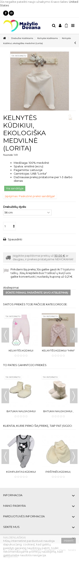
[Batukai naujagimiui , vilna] (58, 391)
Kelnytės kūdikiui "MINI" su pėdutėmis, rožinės (58, 352)
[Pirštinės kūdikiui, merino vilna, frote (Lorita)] (58, 451)
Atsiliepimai (11, 287)
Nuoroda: (8, 154)
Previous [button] (5, 335)
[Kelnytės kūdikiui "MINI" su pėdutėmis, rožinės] (58, 330)
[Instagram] (11, 13)
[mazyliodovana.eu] (25, 26)
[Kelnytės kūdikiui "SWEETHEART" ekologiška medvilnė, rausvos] (20, 330)
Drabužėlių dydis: (15, 206)
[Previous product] (75, 42)
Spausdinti (14, 239)
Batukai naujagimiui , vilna (58, 413)
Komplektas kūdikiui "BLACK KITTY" (21, 473)
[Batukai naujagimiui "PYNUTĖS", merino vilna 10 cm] (20, 391)
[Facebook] (5, 13)
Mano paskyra (14, 505)
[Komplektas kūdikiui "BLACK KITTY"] (20, 451)
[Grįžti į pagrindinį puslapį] (4, 38)
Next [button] (74, 335)
